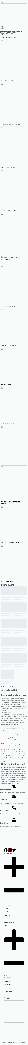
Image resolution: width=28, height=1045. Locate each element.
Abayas (6, 995)
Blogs (5, 925)
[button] (14, 879)
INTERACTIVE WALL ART (10, 543)
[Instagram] (10, 850)
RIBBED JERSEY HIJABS (8, 167)
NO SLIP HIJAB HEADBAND (8, 346)
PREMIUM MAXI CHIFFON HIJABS (10, 124)
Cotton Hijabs (7, 984)
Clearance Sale (8, 977)
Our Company (7, 905)
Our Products (7, 976)
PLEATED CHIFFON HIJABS (8, 210)
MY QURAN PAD (7, 581)
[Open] (2, 1)
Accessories (7, 981)
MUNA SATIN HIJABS (7, 81)
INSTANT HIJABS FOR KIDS (8, 37)
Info (5, 903)
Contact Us (6, 908)
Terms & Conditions (9, 922)
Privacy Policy (7, 915)
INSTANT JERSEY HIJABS (8, 424)
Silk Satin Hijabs (8, 991)
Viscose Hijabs (7, 988)
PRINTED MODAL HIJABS (11, 32)
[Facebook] (6, 850)
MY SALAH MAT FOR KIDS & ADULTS (11, 503)
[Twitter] (14, 850)
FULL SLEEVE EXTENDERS (8, 263)
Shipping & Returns (9, 918)
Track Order (7, 912)
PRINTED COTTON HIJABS (8, 306)
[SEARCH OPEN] (2, 27)
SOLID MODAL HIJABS (7, 463)
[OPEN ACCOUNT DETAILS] (2, 30)
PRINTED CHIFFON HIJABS (8, 385)
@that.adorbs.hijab (9, 690)
